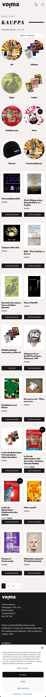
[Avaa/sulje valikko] (42, 4)
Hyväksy (23, 675)
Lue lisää (11, 368)
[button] (42, 647)
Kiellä (23, 681)
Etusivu (4, 16)
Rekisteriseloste (27, 694)
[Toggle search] (36, 4)
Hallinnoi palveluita (22, 668)
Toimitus (6, 643)
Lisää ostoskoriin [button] (11, 214)
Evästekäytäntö (17, 694)
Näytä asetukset (23, 688)
